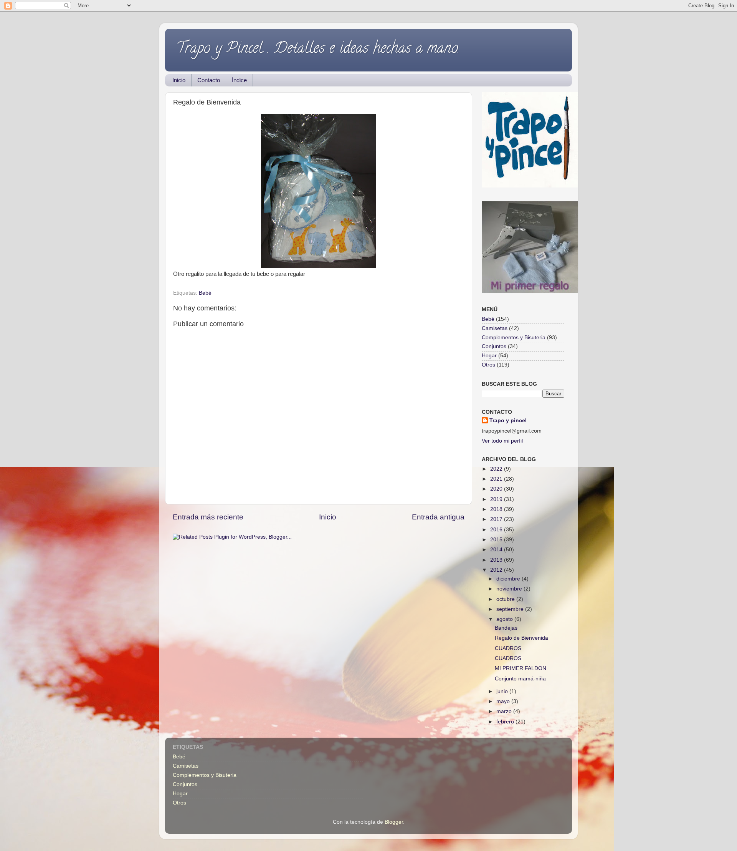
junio (502, 691)
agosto (505, 619)
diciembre (509, 579)
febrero (506, 722)
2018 (497, 509)
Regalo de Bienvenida (521, 638)
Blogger (394, 822)
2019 (497, 499)
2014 (497, 549)
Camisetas (494, 328)
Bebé (205, 293)
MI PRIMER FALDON (520, 668)
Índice (239, 80)
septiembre (510, 609)
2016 (497, 529)
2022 (497, 469)
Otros (488, 365)
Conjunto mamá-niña (520, 679)
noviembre (510, 589)
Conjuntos (494, 346)
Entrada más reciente (208, 517)
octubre (506, 599)
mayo (503, 701)
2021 (497, 479)
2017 (497, 519)
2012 (497, 570)
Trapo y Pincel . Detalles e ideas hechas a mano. (318, 49)
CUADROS (508, 648)
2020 (497, 489)
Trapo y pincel (508, 420)
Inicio (178, 80)
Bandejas (506, 628)
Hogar (489, 355)
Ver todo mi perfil (502, 441)
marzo (504, 711)
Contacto (208, 80)
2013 (497, 560)
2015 (497, 539)
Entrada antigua (438, 517)
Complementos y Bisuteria (513, 337)
